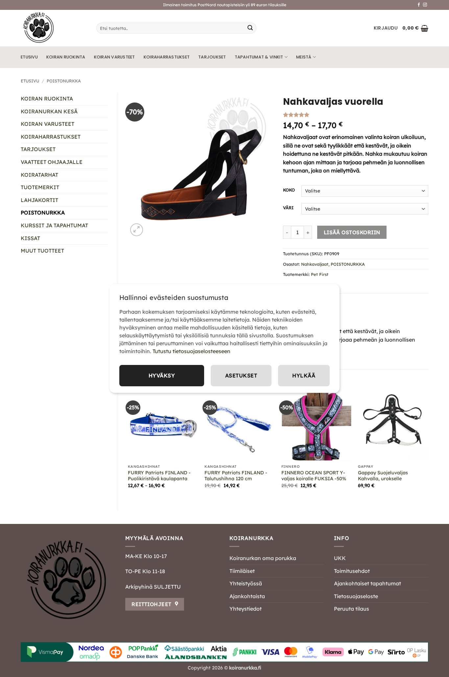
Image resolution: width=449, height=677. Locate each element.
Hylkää (303, 375)
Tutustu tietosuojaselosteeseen (191, 351)
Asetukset (241, 375)
